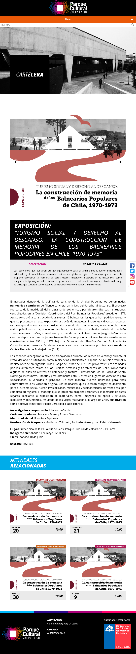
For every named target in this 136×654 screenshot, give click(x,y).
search (133, 25)
